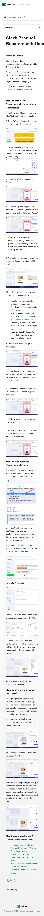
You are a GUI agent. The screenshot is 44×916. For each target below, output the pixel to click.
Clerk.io (9, 61)
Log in (10, 113)
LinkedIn (14, 880)
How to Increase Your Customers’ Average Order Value (22, 857)
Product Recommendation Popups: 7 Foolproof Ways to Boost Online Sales (23, 848)
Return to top (11, 890)
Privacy (37, 911)
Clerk (16, 548)
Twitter (10, 880)
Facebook (7, 880)
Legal (31, 911)
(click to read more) (25, 320)
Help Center (25, 4)
